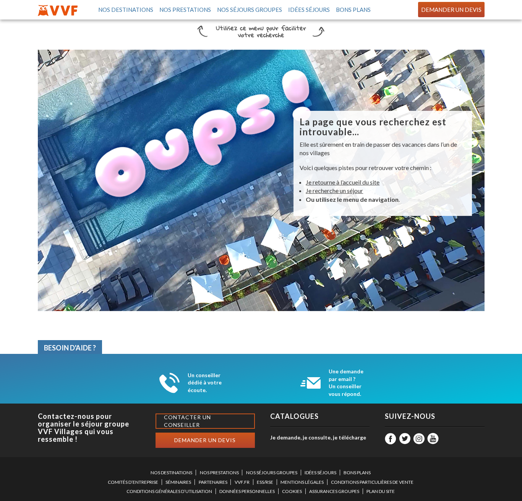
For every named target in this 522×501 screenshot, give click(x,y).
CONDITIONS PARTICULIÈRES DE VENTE (372, 482)
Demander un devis (451, 9)
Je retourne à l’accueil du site (342, 182)
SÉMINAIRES (178, 482)
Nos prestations (185, 9)
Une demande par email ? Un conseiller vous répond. (346, 382)
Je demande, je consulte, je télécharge (318, 437)
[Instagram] (419, 438)
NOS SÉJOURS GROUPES (271, 472)
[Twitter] (404, 438)
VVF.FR (242, 482)
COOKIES (292, 491)
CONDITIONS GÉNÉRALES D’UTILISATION (169, 491)
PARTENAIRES (213, 482)
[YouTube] (433, 438)
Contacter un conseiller (187, 421)
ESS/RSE (265, 482)
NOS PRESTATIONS (219, 472)
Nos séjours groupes (249, 9)
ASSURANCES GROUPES (334, 491)
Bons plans (352, 9)
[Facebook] (390, 438)
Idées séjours (308, 9)
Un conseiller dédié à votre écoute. (205, 382)
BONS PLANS (357, 472)
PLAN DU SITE (380, 491)
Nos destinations (125, 9)
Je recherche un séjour (334, 190)
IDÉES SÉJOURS (320, 472)
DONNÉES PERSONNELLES (247, 491)
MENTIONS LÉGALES (302, 482)
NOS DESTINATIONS (171, 472)
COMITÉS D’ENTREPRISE (133, 482)
